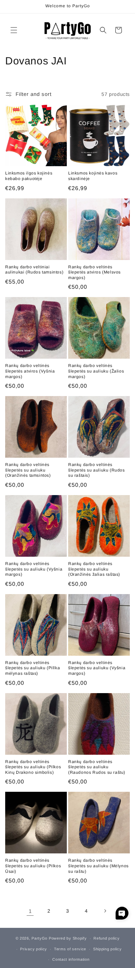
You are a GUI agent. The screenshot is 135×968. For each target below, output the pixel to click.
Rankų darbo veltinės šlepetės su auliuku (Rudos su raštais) (96, 470)
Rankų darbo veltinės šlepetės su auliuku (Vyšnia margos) (33, 569)
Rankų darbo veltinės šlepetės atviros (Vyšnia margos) (30, 371)
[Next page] (104, 910)
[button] (13, 30)
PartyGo (39, 938)
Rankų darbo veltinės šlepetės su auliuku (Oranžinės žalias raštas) (94, 569)
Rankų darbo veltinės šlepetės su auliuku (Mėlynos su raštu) (98, 865)
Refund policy (106, 938)
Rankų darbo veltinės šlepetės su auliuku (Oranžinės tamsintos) (28, 470)
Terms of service (70, 949)
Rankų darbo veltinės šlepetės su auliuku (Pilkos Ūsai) (33, 865)
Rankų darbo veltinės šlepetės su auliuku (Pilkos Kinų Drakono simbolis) (33, 767)
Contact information (70, 959)
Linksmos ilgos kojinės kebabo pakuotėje (28, 176)
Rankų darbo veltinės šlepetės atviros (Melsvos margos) (94, 272)
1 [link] (30, 911)
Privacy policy (33, 949)
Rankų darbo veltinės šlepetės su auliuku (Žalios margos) (96, 371)
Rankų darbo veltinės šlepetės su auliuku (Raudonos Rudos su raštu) (96, 767)
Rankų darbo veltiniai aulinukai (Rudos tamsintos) (34, 270)
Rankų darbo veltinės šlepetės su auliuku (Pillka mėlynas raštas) (32, 668)
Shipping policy (107, 949)
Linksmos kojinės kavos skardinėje (92, 176)
